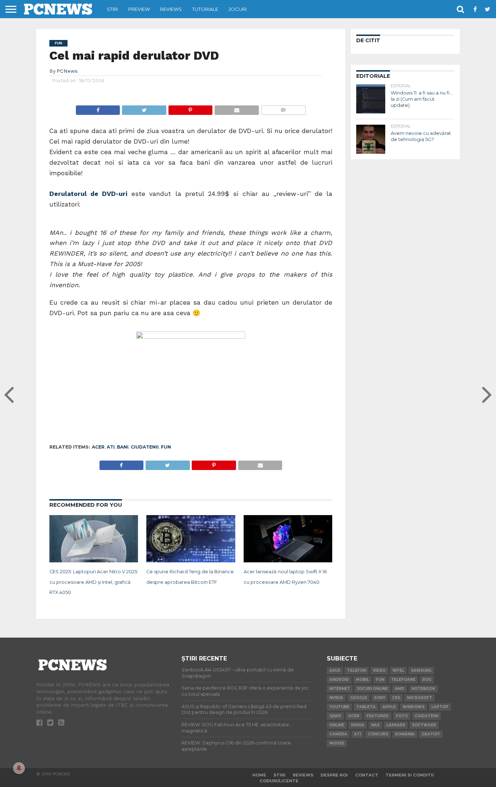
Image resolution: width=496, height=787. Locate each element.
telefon (356, 670)
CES (396, 697)
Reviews (171, 9)
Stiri (112, 9)
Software (424, 725)
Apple (389, 706)
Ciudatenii (145, 447)
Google (358, 697)
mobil (362, 679)
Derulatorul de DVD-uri (88, 193)
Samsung (421, 670)
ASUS (334, 670)
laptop (439, 706)
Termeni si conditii (410, 775)
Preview (139, 9)
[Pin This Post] (190, 108)
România (405, 734)
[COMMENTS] (283, 108)
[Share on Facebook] (98, 108)
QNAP (335, 716)
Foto (402, 716)
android (339, 679)
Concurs (378, 734)
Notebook (423, 688)
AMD (399, 688)
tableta (365, 706)
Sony (379, 697)
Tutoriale (205, 9)
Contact (366, 775)
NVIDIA (336, 697)
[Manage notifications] (19, 768)
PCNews (67, 71)
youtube (339, 706)
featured (377, 716)
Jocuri (237, 9)
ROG (426, 679)
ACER (98, 447)
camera (338, 734)
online (336, 725)
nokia (357, 725)
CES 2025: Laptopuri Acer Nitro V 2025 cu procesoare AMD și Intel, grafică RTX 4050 (93, 582)
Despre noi (334, 775)
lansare (395, 725)
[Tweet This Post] (144, 108)
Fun (166, 447)
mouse (336, 743)
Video (379, 670)
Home (259, 775)
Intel (398, 670)
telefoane (403, 679)
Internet (339, 688)
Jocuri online (372, 688)
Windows (413, 706)
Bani (123, 447)
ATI (111, 447)
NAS (375, 725)
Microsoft (419, 697)
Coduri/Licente (279, 780)
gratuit (431, 734)
